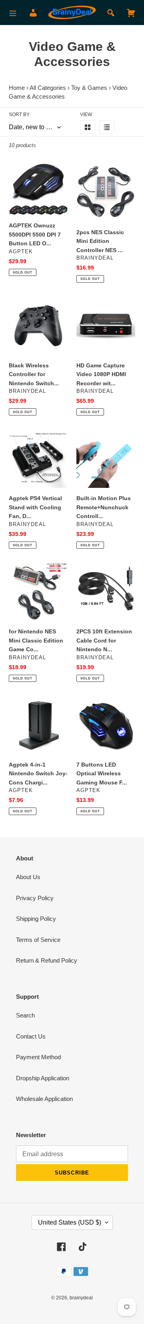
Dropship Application (42, 1078)
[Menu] (12, 12)
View (86, 114)
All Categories (48, 87)
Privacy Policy (35, 898)
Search (25, 1015)
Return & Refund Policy (46, 960)
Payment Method (38, 1057)
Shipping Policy (36, 918)
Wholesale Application (44, 1098)
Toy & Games (89, 87)
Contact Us (31, 1036)
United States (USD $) (69, 1222)
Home (17, 87)
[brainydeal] (72, 12)
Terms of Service (38, 939)
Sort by (19, 114)
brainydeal (81, 1298)
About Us (28, 877)
